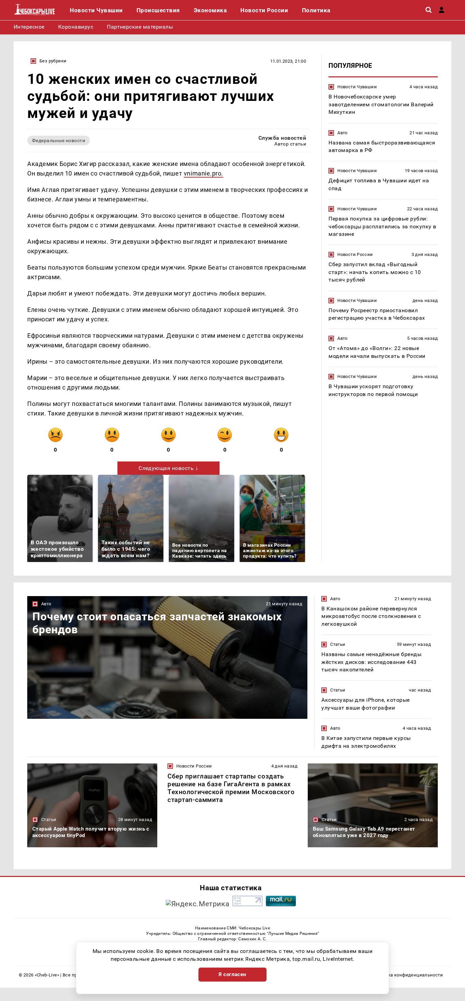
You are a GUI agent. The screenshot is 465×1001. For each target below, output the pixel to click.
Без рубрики (52, 60)
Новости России (355, 254)
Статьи (337, 644)
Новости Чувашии (357, 86)
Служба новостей (282, 138)
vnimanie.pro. (203, 173)
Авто (342, 132)
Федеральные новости (58, 140)
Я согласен (232, 974)
